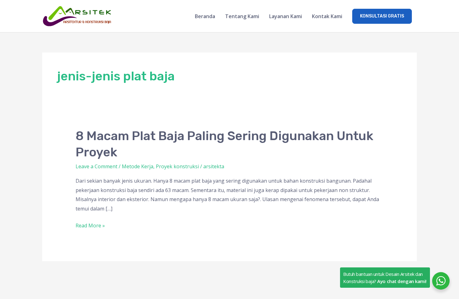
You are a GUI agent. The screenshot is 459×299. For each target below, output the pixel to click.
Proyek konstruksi (177, 166)
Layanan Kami (285, 16)
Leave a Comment (96, 166)
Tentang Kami (242, 16)
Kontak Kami (327, 16)
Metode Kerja (137, 166)
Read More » (90, 225)
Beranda (205, 16)
